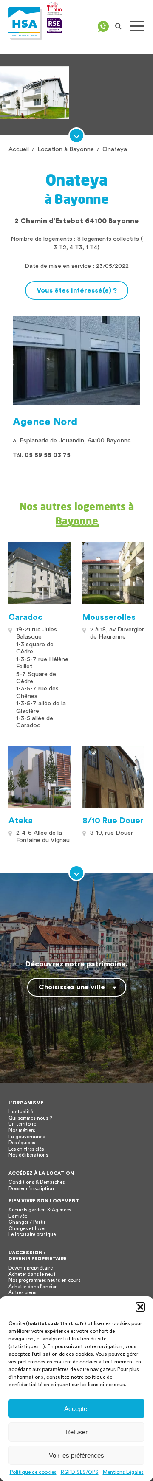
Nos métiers (21, 1130)
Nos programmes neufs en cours (44, 1280)
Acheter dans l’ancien (33, 1286)
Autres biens (22, 1292)
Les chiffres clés (26, 1149)
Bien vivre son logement (43, 1201)
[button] (140, 1307)
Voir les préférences (76, 1455)
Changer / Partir (26, 1222)
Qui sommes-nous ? (30, 1118)
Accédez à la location (41, 1173)
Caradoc (25, 617)
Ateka (20, 821)
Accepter (76, 1408)
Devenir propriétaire (30, 1268)
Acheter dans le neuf (32, 1274)
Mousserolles (109, 617)
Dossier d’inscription (31, 1188)
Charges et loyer (27, 1228)
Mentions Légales (123, 1472)
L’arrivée (17, 1216)
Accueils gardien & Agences (39, 1210)
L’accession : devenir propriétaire (37, 1255)
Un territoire (22, 1124)
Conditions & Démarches (36, 1182)
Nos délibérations (28, 1155)
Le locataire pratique (32, 1234)
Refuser (76, 1432)
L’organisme (26, 1103)
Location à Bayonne (65, 149)
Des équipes (21, 1142)
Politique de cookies (33, 1472)
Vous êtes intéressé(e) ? (77, 290)
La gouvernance (26, 1137)
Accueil (18, 149)
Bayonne (76, 520)
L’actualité (20, 1111)
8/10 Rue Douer (113, 821)
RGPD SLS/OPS (80, 1472)
